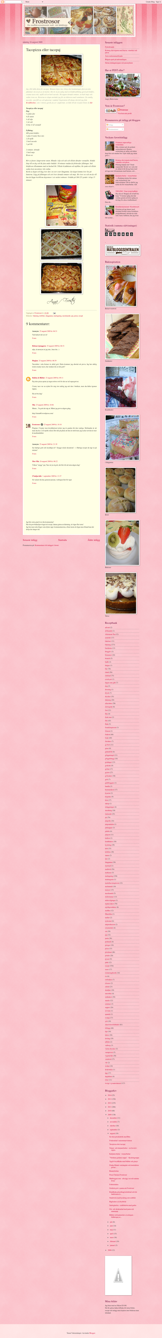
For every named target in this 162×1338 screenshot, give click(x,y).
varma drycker (110, 1048)
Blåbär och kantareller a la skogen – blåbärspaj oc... (121, 1216)
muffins (107, 910)
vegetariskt (109, 1055)
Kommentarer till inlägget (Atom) (47, 545)
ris (106, 976)
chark (107, 672)
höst (106, 800)
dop (106, 686)
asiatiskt (108, 637)
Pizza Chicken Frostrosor (118, 1175)
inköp (107, 803)
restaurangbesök (110, 973)
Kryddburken (31, 102)
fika (106, 713)
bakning (36, 316)
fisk (106, 720)
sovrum (107, 1010)
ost (106, 931)
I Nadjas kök (37, 476)
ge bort (107, 744)
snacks (107, 1000)
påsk (106, 962)
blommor (108, 655)
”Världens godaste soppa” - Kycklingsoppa (124, 1157)
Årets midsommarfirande (114, 56)
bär (106, 669)
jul (106, 817)
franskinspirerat (110, 727)
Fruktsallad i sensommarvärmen (120, 1140)
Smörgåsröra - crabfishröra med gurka (122, 1205)
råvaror (107, 983)
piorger (107, 945)
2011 (110, 1107)
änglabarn (108, 1076)
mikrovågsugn (110, 900)
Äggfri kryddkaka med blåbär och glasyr (123, 1161)
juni (111, 1225)
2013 (110, 1099)
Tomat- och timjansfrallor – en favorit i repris (123, 1149)
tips (106, 1031)
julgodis (108, 821)
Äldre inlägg (94, 539)
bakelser (108, 641)
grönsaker (108, 776)
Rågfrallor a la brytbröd (117, 1201)
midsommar (109, 896)
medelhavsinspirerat (112, 883)
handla (107, 786)
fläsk (106, 724)
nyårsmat (108, 921)
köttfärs (42, 316)
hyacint (107, 793)
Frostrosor (36, 424)
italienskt (108, 814)
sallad (107, 986)
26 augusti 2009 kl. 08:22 (49, 461)
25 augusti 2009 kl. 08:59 (47, 360)
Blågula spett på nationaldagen (115, 59)
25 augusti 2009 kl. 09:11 (54, 377)
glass (106, 748)
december (113, 1118)
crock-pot (108, 679)
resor (107, 969)
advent (107, 627)
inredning (108, 810)
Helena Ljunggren (39, 346)
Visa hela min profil (125, 113)
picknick (108, 941)
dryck (107, 693)
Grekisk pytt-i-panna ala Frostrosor (121, 1188)
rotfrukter (108, 979)
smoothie (108, 993)
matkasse (108, 872)
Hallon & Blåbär (38, 377)
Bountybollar (114, 1171)
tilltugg (107, 1028)
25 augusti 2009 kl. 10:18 (53, 424)
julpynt (107, 834)
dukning (108, 700)
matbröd (108, 869)
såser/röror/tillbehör (112, 1024)
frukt (107, 738)
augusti (112, 1133)
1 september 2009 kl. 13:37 (51, 476)
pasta (107, 938)
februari (113, 1241)
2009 (110, 1114)
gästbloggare (109, 783)
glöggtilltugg (109, 758)
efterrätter (108, 703)
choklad (108, 675)
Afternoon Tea (110, 634)
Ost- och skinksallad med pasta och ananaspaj (121, 1210)
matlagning (58, 316)
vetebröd (108, 1059)
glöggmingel (109, 755)
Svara (34, 338)
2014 (110, 1095)
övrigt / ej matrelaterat (113, 1083)
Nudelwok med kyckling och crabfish (122, 1198)
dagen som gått (110, 682)
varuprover (109, 1052)
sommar (108, 1004)
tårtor (107, 1035)
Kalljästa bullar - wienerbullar (126, 175)
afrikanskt (108, 631)
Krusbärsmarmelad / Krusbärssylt (127, 206)
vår (106, 1062)
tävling (107, 1038)
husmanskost (109, 789)
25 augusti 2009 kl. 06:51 (48, 331)
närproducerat (110, 924)
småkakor (108, 997)
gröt (106, 779)
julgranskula (109, 824)
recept (81, 316)
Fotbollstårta (113, 1184)
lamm (107, 855)
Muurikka (108, 914)
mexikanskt (66, 316)
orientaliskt (109, 928)
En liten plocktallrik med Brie (119, 1136)
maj (111, 1229)
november (113, 1121)
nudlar (107, 917)
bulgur (107, 665)
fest (106, 710)
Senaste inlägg (30, 539)
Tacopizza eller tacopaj (117, 1144)
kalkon (107, 838)
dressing (108, 689)
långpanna (49, 316)
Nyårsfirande (109, 47)
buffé (107, 662)
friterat (107, 731)
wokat (107, 1066)
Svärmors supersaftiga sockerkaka (123, 143)
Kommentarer (113, 129)
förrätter (108, 741)
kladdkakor (109, 841)
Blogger (92, 1333)
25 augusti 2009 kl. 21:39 (48, 444)
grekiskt (108, 765)
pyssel (107, 959)
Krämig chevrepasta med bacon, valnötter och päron (121, 51)
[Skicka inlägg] (54, 313)
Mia (33, 405)
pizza (76, 316)
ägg (106, 1073)
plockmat (108, 952)
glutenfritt (108, 751)
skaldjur (108, 990)
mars (112, 1237)
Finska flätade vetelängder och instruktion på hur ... (124, 1166)
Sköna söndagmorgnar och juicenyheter (119, 63)
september (114, 1129)
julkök (107, 831)
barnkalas (108, 648)
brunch (107, 658)
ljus (106, 859)
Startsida (62, 539)
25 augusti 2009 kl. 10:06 (45, 405)
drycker (107, 696)
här (91, 102)
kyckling (108, 845)
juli (111, 1222)
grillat (107, 769)
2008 (110, 1250)
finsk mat (108, 717)
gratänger (108, 762)
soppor (107, 1007)
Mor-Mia (35, 461)
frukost (107, 734)
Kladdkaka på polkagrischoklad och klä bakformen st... (123, 1193)
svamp (107, 1017)
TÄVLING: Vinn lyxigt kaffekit (127, 191)
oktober (113, 1125)
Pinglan (35, 360)
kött (106, 848)
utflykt (107, 1042)
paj (72, 316)
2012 (110, 1103)
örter (106, 1080)
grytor (107, 772)
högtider (108, 796)
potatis (107, 955)
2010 (110, 1110)
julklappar (108, 827)
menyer (107, 890)
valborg (107, 1045)
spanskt (107, 1014)
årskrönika (109, 1069)
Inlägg (110, 125)
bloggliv (108, 651)
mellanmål (109, 886)
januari (112, 1245)
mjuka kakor (109, 903)
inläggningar (109, 807)
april (112, 1233)
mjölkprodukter (110, 907)
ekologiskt (108, 707)
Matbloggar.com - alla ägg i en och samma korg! (124, 1179)
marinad (108, 865)
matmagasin (109, 879)
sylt (106, 1021)
